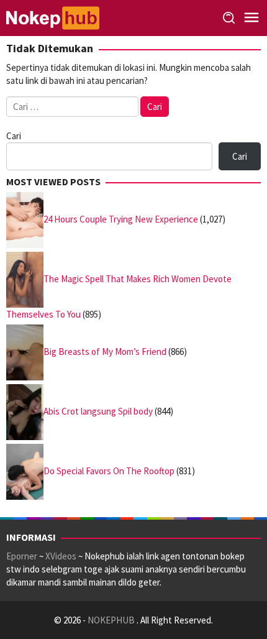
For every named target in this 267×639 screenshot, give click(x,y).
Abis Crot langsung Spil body (98, 411)
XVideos (60, 556)
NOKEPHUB (112, 620)
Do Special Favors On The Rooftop (108, 471)
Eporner (21, 556)
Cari (13, 136)
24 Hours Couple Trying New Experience (120, 219)
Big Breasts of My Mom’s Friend (104, 351)
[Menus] (251, 17)
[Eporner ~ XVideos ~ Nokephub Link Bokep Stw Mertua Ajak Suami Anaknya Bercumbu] (52, 17)
